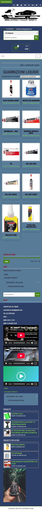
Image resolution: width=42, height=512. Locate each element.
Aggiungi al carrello (12, 106)
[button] (21, 376)
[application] (21, 335)
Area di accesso (6, 2)
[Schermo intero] (36, 343)
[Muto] (32, 343)
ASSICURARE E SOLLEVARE (14, 282)
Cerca (37, 294)
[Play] (6, 343)
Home (22, 65)
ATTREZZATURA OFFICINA (16, 286)
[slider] (19, 384)
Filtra (6, 261)
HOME (6, 274)
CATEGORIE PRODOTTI (11, 278)
